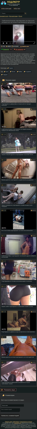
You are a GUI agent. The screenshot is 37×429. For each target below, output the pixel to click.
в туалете (28, 71)
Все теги (17, 8)
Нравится (6, 49)
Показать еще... (10, 390)
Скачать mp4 (25, 46)
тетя (7, 71)
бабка (20, 71)
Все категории (7, 8)
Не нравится (19, 49)
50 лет (13, 71)
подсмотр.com (17, 423)
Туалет (11, 68)
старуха (5, 74)
